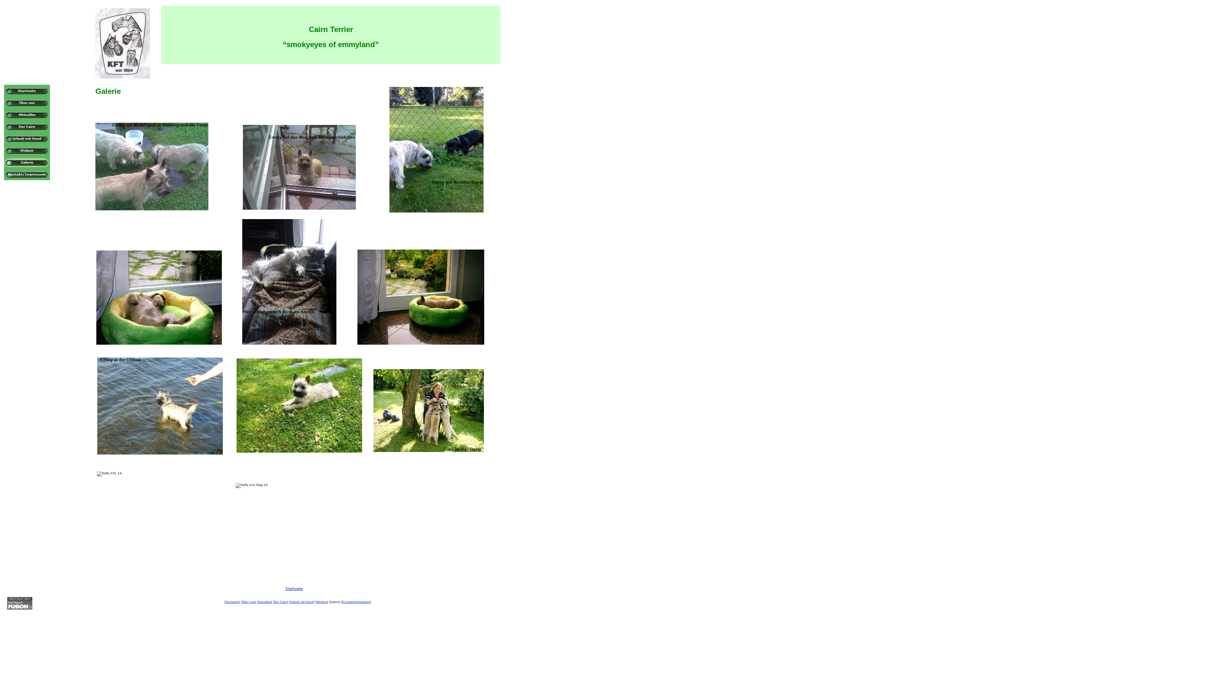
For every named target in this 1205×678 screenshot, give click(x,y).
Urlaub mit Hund (301, 602)
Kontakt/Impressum (356, 602)
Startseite (232, 602)
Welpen (321, 602)
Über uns (248, 602)
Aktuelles (264, 602)
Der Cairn (280, 602)
